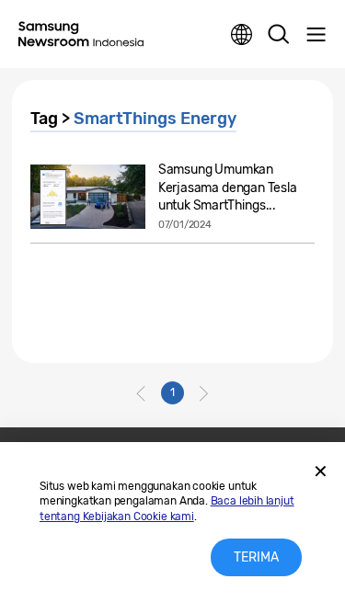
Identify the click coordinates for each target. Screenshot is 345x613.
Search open (278, 35)
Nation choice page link (242, 35)
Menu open (315, 35)
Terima (256, 557)
